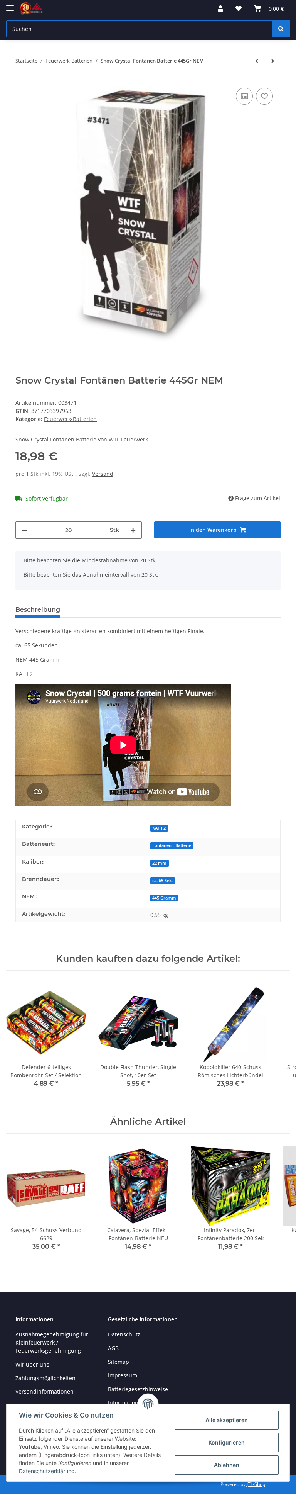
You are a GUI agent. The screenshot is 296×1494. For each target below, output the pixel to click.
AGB (113, 1348)
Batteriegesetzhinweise (138, 1389)
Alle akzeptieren (226, 1420)
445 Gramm (164, 898)
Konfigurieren (227, 1442)
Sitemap (118, 1361)
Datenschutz (124, 1334)
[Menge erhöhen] (132, 530)
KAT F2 (159, 828)
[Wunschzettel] (238, 8)
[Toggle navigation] (10, 5)
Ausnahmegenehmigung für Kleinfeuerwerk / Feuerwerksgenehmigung (51, 1342)
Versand (102, 473)
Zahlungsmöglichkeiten (45, 1378)
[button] (220, 8)
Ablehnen (226, 1465)
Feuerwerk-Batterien (70, 419)
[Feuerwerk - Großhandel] (31, 8)
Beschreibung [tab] (37, 609)
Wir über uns (32, 1364)
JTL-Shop (256, 1484)
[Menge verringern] (24, 530)
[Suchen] (281, 28)
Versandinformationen (44, 1391)
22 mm (159, 863)
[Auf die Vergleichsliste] (244, 96)
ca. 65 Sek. (162, 880)
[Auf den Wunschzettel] (264, 96)
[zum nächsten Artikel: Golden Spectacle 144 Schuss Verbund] (273, 61)
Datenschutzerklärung (47, 1471)
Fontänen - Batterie (171, 845)
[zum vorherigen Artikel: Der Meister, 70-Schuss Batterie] (257, 61)
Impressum (122, 1375)
